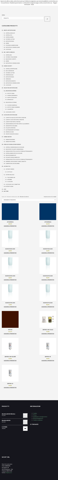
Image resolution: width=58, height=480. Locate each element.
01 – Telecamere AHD (10, 177)
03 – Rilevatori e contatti (10, 59)
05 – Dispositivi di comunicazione (12, 63)
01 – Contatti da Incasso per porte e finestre (15, 117)
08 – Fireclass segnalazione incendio (11, 144)
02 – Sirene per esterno (9, 141)
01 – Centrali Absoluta (9, 33)
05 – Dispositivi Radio (9, 41)
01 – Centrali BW (8, 55)
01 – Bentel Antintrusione (8, 30)
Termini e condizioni (37, 420)
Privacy (35, 415)
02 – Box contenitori (9, 70)
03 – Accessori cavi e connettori (12, 184)
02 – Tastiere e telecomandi (10, 57)
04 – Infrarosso (9, 99)
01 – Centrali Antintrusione (10, 68)
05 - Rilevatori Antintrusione (11, 196)
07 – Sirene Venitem (6, 136)
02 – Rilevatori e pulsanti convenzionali (13, 149)
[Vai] (47, 18)
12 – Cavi (4, 189)
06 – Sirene (6, 43)
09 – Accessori (7, 49)
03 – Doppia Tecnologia (11, 97)
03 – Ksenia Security (7, 66)
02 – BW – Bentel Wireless (8, 52)
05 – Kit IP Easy (8, 172)
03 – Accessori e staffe (9, 112)
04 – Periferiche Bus (8, 75)
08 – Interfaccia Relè (9, 132)
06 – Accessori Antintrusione (9, 114)
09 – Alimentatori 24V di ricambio (12, 163)
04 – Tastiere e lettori (9, 39)
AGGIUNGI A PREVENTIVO (10, 226)
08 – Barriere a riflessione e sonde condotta (15, 161)
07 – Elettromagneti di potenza (11, 130)
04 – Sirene (6, 61)
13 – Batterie (5, 191)
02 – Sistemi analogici (9, 174)
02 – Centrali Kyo (8, 35)
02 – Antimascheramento (11, 95)
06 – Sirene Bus (7, 79)
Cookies (35, 413)
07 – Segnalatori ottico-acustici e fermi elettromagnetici (18, 159)
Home (3, 196)
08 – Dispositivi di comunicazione (12, 47)
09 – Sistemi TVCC (6, 166)
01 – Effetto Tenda (9, 93)
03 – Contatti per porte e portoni (12, 121)
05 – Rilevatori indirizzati (10, 155)
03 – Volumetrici (9, 109)
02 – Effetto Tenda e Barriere (12, 107)
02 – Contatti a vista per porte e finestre (14, 119)
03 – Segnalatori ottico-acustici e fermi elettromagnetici (18, 151)
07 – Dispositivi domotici (10, 81)
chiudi (32, 4)
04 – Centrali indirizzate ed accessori (13, 153)
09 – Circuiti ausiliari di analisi (11, 134)
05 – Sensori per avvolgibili (10, 125)
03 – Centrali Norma (9, 37)
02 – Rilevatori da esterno (10, 102)
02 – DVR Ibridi (8, 179)
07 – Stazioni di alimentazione (11, 45)
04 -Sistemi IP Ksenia (8, 186)
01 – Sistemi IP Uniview (9, 169)
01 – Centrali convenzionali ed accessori (14, 147)
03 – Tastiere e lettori (9, 72)
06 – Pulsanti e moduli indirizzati (12, 157)
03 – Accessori (9, 181)
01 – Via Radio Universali (11, 105)
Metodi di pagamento (38, 418)
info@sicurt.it (9, 472)
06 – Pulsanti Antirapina (9, 127)
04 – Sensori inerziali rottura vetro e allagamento (16, 123)
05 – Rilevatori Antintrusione (9, 88)
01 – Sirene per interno (9, 139)
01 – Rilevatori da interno (10, 90)
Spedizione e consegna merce (40, 416)
